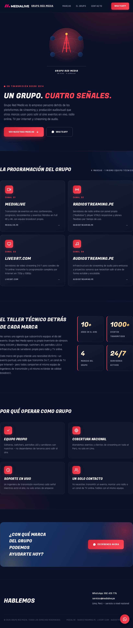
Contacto (96, 6)
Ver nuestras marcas (21, 131)
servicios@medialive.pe (103, 598)
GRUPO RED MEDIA (42, 6)
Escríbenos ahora (108, 544)
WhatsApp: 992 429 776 (104, 593)
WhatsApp (120, 6)
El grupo (81, 6)
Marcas (66, 6)
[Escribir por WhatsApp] (124, 619)
